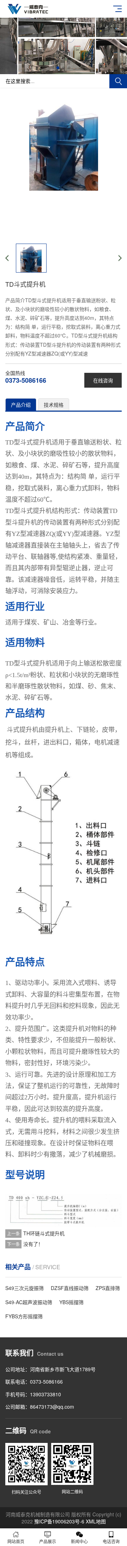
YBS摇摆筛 (71, 1302)
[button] (57, 67)
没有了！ (33, 1243)
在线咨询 (103, 380)
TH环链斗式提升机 (44, 1233)
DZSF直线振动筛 (70, 1287)
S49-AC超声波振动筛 (28, 1302)
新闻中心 (79, 1541)
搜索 (118, 81)
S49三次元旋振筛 (24, 1287)
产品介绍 (21, 404)
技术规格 (54, 404)
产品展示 (47, 1541)
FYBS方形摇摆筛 (24, 1316)
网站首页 (15, 1541)
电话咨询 (111, 1541)
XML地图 (96, 1521)
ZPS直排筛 (108, 1287)
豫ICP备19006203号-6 (59, 1521)
